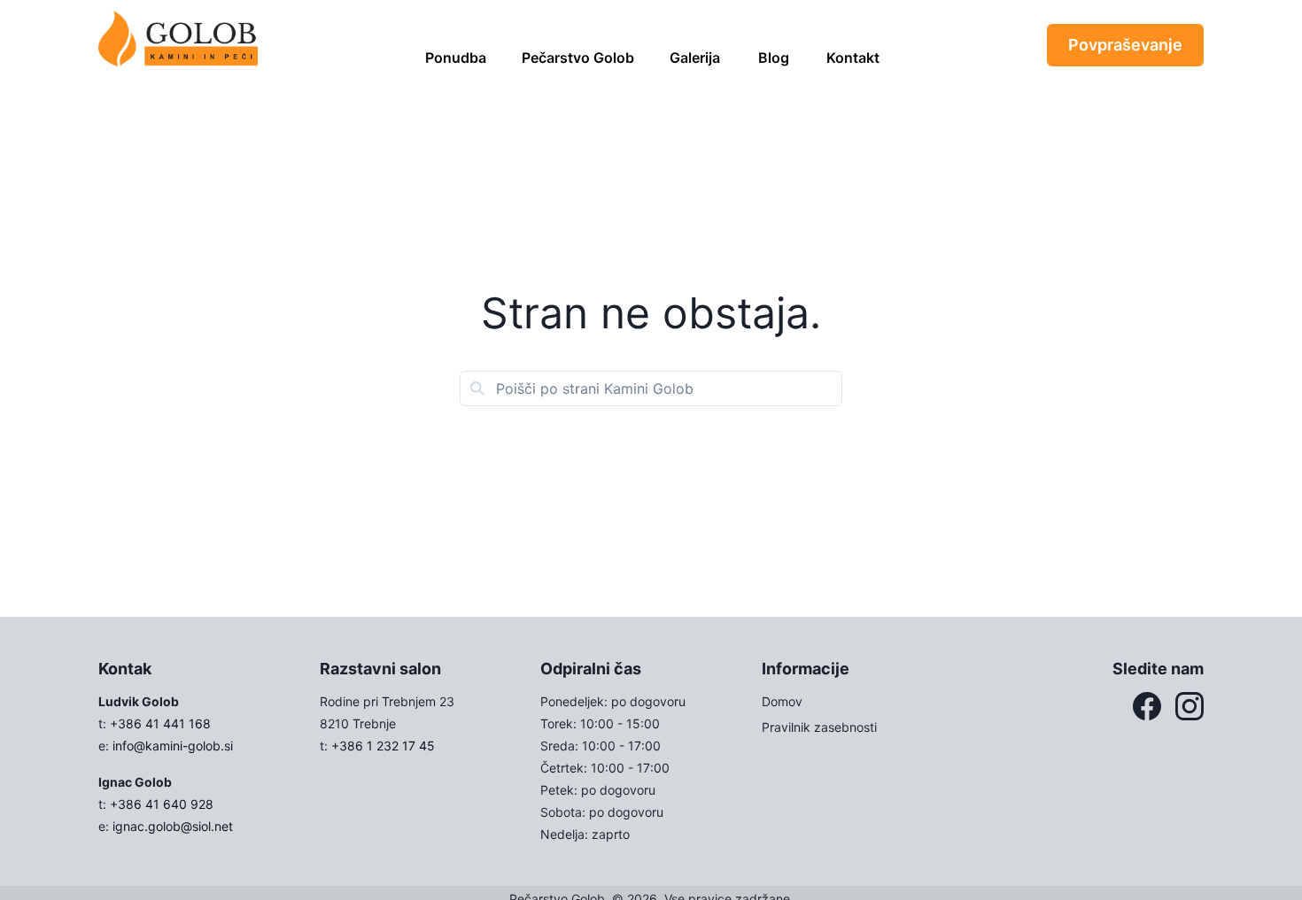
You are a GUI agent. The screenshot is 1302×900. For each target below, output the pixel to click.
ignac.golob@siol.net (172, 826)
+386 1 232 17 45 (383, 745)
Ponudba (455, 57)
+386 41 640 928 (161, 804)
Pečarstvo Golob (578, 57)
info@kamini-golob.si (172, 745)
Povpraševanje (1125, 44)
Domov (782, 701)
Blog (773, 57)
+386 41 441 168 (160, 723)
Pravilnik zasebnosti (819, 727)
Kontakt (853, 57)
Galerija (695, 57)
